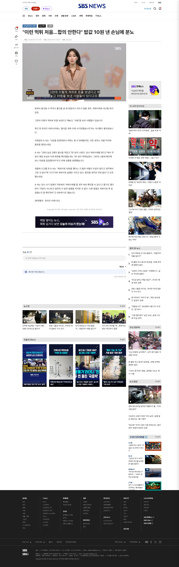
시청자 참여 (40, 542)
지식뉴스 (146, 502)
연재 (84, 497)
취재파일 (89, 16)
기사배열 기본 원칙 (112, 555)
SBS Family (120, 542)
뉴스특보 (45, 525)
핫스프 (130, 456)
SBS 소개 (27, 542)
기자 (124, 513)
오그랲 (130, 443)
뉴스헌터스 (46, 505)
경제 (43, 16)
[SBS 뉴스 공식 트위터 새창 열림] (155, 542)
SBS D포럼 (147, 523)
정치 (37, 16)
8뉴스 (30, 16)
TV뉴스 (98, 16)
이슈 (24, 528)
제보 (124, 505)
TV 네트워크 (26, 525)
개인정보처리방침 (70, 542)
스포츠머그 (106, 502)
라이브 (125, 508)
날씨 (124, 502)
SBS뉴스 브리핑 (68, 521)
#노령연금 (147, 9)
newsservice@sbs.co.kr (90, 554)
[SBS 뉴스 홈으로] (92, 6)
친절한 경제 (86, 508)
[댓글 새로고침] (30, 252)
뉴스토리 (45, 522)
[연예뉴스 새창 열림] (144, 90)
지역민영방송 (134, 542)
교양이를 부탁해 (108, 508)
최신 (24, 502)
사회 (50, 16)
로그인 (143, 2)
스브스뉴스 (106, 516)
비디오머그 (106, 497)
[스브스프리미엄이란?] (146, 437)
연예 (81, 16)
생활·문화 (64, 16)
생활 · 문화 (26, 516)
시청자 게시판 (127, 522)
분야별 (25, 497)
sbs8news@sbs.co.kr (94, 550)
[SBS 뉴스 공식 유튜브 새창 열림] (146, 542)
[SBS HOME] (159, 2)
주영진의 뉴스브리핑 (49, 513)
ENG (135, 2)
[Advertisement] (74, 290)
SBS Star (147, 520)
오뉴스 (45, 516)
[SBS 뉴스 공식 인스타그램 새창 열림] (160, 542)
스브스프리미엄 (148, 497)
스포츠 (73, 16)
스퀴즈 (146, 510)
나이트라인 (46, 519)
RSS (124, 519)
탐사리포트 (86, 519)
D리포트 (85, 513)
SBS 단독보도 (87, 505)
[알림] (160, 8)
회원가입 (151, 2)
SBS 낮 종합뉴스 (68, 524)
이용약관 (59, 542)
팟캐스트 (146, 505)
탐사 (84, 527)
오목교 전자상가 (108, 524)
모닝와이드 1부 (47, 508)
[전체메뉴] (23, 15)
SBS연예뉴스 (148, 517)
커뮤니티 (146, 508)
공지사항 (126, 529)
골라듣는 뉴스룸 (68, 515)
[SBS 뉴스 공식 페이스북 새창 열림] (151, 542)
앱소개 (125, 516)
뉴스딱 (42, 26)
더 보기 (122, 305)
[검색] (154, 8)
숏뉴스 (125, 510)
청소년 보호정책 (124, 555)
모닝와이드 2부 (30, 26)
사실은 (85, 502)
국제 (56, 16)
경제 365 (86, 510)
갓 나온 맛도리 (107, 521)
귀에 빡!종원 (107, 505)
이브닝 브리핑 (67, 505)
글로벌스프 (131, 469)
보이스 (65, 518)
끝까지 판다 (86, 524)
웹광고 (51, 542)
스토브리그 (106, 510)
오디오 (65, 510)
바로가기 (126, 497)
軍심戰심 (66, 502)
